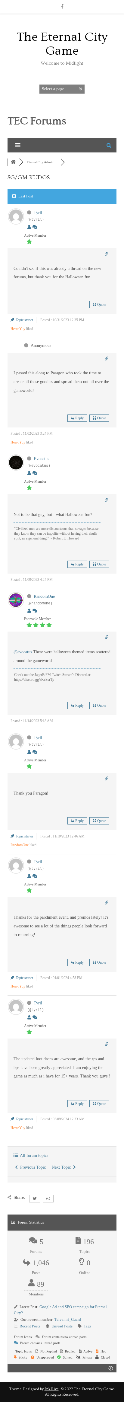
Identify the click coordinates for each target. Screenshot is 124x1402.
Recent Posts (30, 1326)
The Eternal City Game (62, 44)
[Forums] (13, 162)
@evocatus (23, 652)
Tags (87, 1326)
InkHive (52, 1389)
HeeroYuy (18, 329)
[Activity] (35, 227)
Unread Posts (62, 1326)
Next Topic (62, 1167)
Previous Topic (32, 1167)
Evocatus (41, 458)
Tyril (38, 212)
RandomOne (44, 596)
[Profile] (29, 227)
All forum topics (33, 1155)
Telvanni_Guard (67, 1319)
